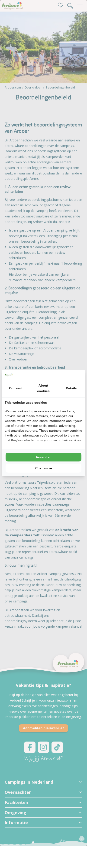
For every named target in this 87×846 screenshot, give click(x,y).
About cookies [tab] (43, 388)
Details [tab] (71, 388)
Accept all (44, 457)
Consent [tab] (16, 388)
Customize (43, 468)
